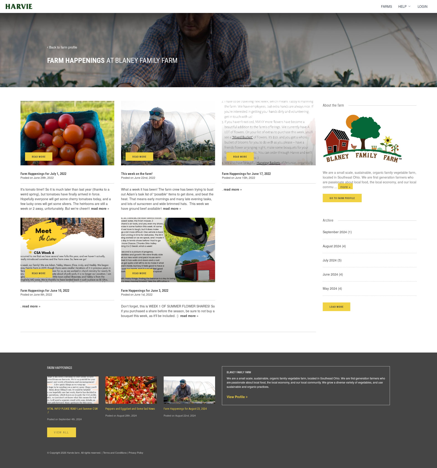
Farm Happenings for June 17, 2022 (246, 174)
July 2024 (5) (332, 260)
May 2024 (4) (332, 288)
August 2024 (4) (334, 246)
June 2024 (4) (333, 274)
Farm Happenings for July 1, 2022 (43, 174)
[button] (336, 306)
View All (61, 432)
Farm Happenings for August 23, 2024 (185, 408)
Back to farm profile (62, 47)
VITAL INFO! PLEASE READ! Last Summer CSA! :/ (72, 410)
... (342, 186)
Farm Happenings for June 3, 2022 (144, 290)
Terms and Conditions (115, 452)
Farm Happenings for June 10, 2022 (44, 290)
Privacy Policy (136, 452)
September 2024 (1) (337, 232)
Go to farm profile (342, 198)
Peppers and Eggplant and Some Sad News (130, 408)
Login (422, 6)
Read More (39, 156)
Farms (386, 6)
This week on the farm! (136, 174)
